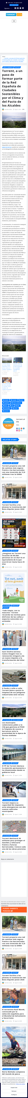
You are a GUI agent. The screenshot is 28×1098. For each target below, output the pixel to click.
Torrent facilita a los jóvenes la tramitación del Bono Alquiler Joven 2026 (14, 507)
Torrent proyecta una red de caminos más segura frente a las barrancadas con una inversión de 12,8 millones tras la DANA (13, 470)
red (12, 405)
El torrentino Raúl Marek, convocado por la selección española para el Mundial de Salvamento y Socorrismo (14, 1013)
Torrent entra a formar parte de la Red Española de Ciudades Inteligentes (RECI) (17, 367)
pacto (6, 405)
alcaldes (6, 400)
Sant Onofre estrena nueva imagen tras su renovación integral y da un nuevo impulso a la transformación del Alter (13, 656)
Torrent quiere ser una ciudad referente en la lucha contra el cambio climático (6, 366)
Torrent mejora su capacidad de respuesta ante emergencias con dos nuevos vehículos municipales (14, 807)
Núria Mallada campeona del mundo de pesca (13, 1073)
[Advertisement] (14, 37)
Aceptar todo (14, 1087)
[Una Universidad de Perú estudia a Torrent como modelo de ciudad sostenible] (7, 380)
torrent (16, 408)
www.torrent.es (6, 147)
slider (18, 405)
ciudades (14, 400)
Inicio (3, 56)
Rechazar (14, 1091)
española (7, 403)
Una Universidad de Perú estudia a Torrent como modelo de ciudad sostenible (7, 386)
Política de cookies (20, 1084)
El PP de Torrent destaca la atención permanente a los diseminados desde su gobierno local (14, 769)
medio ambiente (17, 403)
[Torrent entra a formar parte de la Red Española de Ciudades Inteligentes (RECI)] (18, 360)
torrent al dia (8, 109)
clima (22, 400)
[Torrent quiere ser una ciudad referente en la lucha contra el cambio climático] (7, 360)
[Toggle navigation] (14, 21)
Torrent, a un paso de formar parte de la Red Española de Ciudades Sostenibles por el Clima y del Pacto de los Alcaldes (13, 59)
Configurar (14, 1094)
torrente (7, 411)
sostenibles (7, 408)
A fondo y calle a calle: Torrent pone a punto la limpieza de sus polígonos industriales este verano (13, 691)
